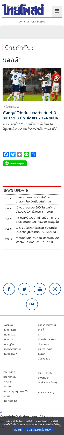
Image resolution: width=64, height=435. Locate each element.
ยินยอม (18, 429)
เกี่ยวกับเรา (43, 378)
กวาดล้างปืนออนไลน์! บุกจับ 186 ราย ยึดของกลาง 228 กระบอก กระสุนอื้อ (37, 220)
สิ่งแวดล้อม (44, 359)
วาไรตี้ (41, 330)
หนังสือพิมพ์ (10, 354)
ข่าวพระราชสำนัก (13, 349)
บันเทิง (6, 396)
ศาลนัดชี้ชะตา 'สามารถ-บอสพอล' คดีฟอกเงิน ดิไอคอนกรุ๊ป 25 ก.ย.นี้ (37, 240)
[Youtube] (39, 289)
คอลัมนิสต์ (9, 335)
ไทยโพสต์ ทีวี (10, 401)
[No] (59, 426)
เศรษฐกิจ (9, 344)
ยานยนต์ (7, 386)
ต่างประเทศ (9, 372)
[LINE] (32, 304)
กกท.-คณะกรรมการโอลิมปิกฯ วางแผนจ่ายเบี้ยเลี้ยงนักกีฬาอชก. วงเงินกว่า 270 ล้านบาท (35, 199)
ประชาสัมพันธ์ (45, 349)
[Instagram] (55, 289)
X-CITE (7, 382)
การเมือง (8, 325)
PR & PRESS (45, 373)
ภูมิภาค (41, 354)
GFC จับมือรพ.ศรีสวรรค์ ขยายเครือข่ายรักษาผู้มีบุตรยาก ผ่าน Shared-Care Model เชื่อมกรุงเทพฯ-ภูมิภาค (37, 230)
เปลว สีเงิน (10, 330)
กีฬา (40, 335)
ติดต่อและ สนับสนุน (48, 382)
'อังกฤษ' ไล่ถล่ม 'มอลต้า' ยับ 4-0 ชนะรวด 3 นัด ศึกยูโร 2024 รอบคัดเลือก (32, 118)
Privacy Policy (46, 392)
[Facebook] (9, 289)
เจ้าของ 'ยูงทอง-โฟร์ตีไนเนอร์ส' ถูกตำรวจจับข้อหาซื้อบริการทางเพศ (36, 210)
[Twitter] (24, 289)
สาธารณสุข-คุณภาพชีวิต (16, 391)
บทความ (8, 339)
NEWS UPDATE (15, 190)
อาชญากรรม (10, 377)
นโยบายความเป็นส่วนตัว (39, 429)
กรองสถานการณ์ (47, 325)
